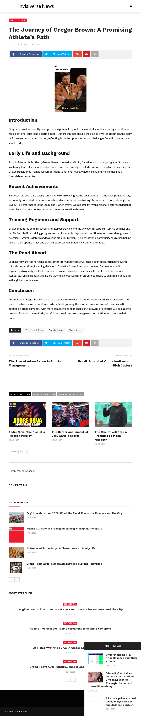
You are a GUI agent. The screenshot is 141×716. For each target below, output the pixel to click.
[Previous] (11, 579)
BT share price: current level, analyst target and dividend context (121, 702)
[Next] (17, 579)
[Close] (88, 646)
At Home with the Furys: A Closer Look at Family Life (60, 548)
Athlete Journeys (17, 20)
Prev (14, 452)
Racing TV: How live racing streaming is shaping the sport (64, 528)
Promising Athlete (34, 330)
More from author (44, 394)
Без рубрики (70, 604)
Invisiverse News (36, 6)
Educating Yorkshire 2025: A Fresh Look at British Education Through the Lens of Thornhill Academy (111, 680)
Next (22, 452)
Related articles (20, 394)
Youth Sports (75, 330)
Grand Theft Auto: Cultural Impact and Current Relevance (64, 563)
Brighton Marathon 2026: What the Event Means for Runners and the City (74, 513)
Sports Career (56, 330)
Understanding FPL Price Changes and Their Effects (121, 658)
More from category (71, 394)
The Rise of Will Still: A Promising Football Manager (111, 435)
